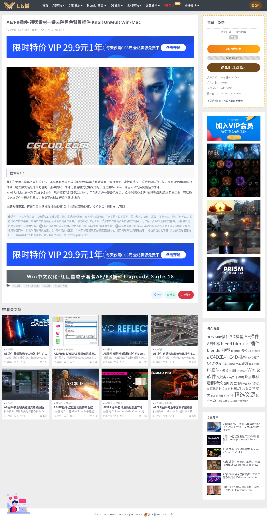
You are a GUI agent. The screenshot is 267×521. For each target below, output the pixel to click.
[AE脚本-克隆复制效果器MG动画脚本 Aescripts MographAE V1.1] (214, 440)
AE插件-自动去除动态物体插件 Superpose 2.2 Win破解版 (174, 355)
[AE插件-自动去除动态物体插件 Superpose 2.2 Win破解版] (174, 330)
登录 (257, 5)
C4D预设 (214, 363)
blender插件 (246, 343)
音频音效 (235, 401)
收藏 (172, 294)
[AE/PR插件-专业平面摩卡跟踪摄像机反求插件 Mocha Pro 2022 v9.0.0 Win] (174, 384)
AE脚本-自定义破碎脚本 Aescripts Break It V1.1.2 (241, 450)
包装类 (230, 377)
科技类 (222, 395)
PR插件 (35, 29)
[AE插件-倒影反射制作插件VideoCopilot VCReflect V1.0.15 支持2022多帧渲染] (125, 330)
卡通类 (239, 377)
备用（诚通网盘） (235, 67)
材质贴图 (236, 388)
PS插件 (232, 370)
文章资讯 (151, 5)
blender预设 (239, 351)
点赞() (187, 294)
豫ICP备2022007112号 (160, 514)
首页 (45, 5)
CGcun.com (115, 514)
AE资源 (57, 5)
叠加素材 (251, 376)
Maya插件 (242, 363)
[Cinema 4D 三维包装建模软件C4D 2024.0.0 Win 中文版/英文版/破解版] (214, 427)
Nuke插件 (254, 363)
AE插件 (26, 29)
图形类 (228, 383)
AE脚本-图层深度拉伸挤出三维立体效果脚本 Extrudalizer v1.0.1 (241, 475)
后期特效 (215, 382)
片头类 (247, 388)
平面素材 (247, 383)
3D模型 (237, 336)
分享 (158, 294)
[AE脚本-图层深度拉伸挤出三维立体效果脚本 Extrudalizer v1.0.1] (214, 477)
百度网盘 (235, 48)
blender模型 (218, 350)
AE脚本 (213, 344)
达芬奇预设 (224, 401)
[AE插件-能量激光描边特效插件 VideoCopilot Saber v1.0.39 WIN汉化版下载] (25, 330)
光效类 (221, 377)
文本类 (226, 388)
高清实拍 (244, 401)
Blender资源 (95, 5)
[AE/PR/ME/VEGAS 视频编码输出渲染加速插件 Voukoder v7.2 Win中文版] (75, 330)
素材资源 (133, 5)
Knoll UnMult (32, 285)
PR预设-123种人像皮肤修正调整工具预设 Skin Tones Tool (241, 488)
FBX (225, 363)
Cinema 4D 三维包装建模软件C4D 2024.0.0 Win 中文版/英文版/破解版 (241, 427)
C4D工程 (219, 357)
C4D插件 (238, 357)
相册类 (214, 395)
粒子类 (230, 395)
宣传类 (238, 383)
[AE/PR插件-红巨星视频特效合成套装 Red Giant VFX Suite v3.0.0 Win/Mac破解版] (75, 384)
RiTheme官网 (116, 206)
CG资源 (115, 5)
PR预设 (224, 370)
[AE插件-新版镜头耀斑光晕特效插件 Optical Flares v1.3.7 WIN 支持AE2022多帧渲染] (25, 384)
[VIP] (100, 47)
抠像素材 (216, 389)
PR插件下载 (60, 285)
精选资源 (244, 394)
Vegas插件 (242, 370)
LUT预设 (231, 364)
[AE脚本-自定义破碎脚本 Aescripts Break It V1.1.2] (214, 452)
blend (226, 344)
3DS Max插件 (218, 336)
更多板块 (191, 5)
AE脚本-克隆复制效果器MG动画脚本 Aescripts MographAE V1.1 (241, 439)
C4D (250, 351)
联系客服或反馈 (234, 100)
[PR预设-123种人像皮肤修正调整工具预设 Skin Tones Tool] (214, 490)
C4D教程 (253, 358)
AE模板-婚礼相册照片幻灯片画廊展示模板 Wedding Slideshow (241, 463)
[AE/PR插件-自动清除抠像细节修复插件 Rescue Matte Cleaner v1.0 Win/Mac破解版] (125, 384)
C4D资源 (74, 5)
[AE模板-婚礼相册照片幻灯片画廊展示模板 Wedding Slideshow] (214, 465)
